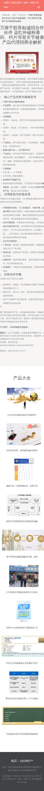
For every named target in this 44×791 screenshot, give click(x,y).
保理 (37, 776)
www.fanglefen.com (26, 776)
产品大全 (22, 15)
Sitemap (23, 782)
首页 (14, 15)
